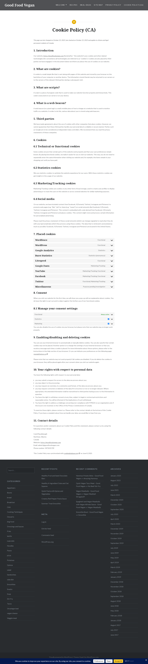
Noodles (10, 546)
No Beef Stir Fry (94, 486)
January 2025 (116, 476)
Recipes (73, 5)
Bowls (9, 493)
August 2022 (116, 480)
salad (9, 570)
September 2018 (117, 596)
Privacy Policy (113, 5)
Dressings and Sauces (15, 526)
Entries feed (46, 529)
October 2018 (116, 591)
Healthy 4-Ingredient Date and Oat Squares (55, 484)
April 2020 (115, 519)
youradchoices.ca (40, 354)
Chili (9, 507)
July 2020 (114, 514)
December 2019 (117, 529)
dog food (10, 522)
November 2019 (117, 534)
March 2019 (115, 567)
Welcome (60, 5)
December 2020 (117, 500)
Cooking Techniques (15, 512)
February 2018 (116, 616)
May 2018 (115, 611)
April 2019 (115, 562)
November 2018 (117, 587)
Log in (44, 522)
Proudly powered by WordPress (60, 657)
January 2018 (116, 620)
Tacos (9, 604)
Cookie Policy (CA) (133, 5)
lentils (9, 536)
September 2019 (117, 543)
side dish (10, 580)
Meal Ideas (85, 5)
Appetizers (11, 488)
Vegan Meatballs (94, 507)
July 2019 (114, 548)
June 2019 (115, 553)
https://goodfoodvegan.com (53, 56)
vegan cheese (12, 613)
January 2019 (116, 577)
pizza (9, 555)
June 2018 (115, 606)
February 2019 (116, 572)
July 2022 (114, 485)
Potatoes (10, 560)
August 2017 (116, 625)
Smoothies (11, 584)
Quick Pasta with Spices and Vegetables (52, 492)
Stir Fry (10, 599)
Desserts (10, 517)
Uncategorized (12, 609)
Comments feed (48, 535)
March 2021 (115, 495)
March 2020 (115, 524)
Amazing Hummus (91, 478)
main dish (10, 541)
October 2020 (116, 505)
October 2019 (116, 538)
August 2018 (116, 601)
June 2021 (115, 490)
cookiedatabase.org (71, 453)
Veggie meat (12, 618)
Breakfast (11, 502)
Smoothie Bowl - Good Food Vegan (89, 512)
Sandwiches (11, 575)
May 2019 (115, 558)
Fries (9, 531)
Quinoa (10, 565)
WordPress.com (93, 657)
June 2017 (115, 635)
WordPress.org (48, 542)
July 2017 (114, 630)
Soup (9, 594)
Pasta (9, 551)
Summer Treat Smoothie (51, 503)
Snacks (9, 589)
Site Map (98, 5)
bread (9, 497)
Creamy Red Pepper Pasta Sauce (54, 499)
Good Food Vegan (20, 5)
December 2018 (117, 582)
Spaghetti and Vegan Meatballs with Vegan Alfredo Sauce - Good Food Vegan (89, 504)
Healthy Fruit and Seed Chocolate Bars (54, 477)
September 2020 (117, 509)
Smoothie (82, 515)
